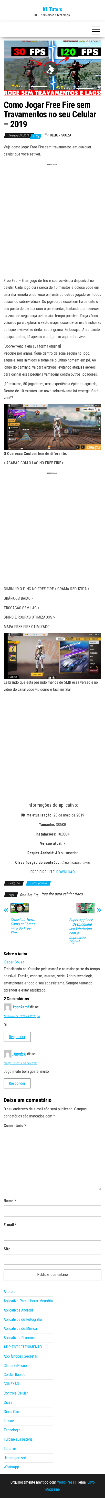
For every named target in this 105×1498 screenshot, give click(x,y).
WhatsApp (11, 1467)
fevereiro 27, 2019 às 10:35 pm (22, 1016)
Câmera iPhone (15, 1365)
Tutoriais (10, 1448)
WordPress (65, 1482)
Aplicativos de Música (20, 1328)
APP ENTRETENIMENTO (23, 1347)
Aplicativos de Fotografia (23, 1319)
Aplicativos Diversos (19, 1337)
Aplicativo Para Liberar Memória (28, 1301)
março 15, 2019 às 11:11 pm (20, 1063)
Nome (10, 1200)
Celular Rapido (14, 1374)
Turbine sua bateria (18, 1439)
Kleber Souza (60, 135)
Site (7, 1249)
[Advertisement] (52, 222)
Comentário (15, 1125)
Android (9, 1291)
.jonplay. (19, 1054)
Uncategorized (38, 883)
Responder (17, 1036)
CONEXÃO (11, 1384)
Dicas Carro (12, 1411)
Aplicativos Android (18, 1310)
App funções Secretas (21, 1356)
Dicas (8, 1402)
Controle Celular (16, 1393)
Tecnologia (12, 1430)
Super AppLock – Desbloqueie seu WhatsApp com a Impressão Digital (81, 931)
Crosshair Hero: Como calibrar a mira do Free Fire (22, 926)
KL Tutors (52, 9)
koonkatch (20, 1007)
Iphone (9, 1420)
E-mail (10, 1224)
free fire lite (29, 895)
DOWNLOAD (65, 872)
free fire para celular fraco (62, 894)
